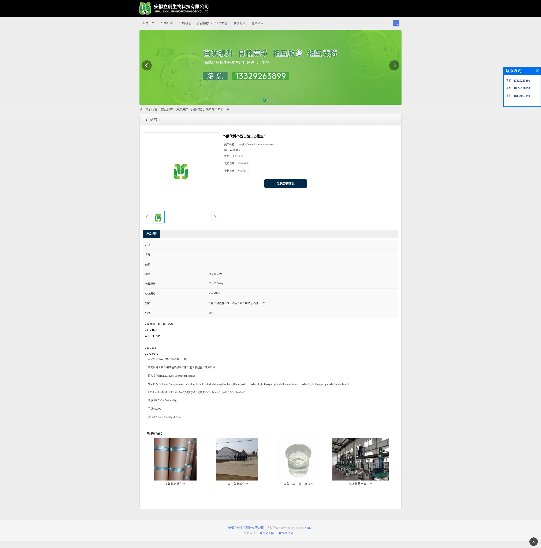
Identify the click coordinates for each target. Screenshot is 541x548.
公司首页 (148, 23)
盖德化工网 (266, 533)
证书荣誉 (221, 23)
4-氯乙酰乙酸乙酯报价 (298, 484)
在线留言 (258, 23)
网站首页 (167, 109)
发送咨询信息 (286, 183)
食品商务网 (286, 533)
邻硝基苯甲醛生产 (360, 484)
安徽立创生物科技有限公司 (246, 527)
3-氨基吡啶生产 (175, 484)
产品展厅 (203, 23)
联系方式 (239, 23)
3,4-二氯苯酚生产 (237, 484)
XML (307, 527)
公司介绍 (167, 23)
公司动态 (185, 23)
